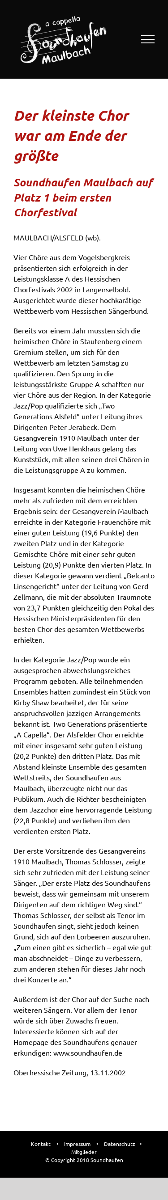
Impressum (77, 1143)
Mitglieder (84, 1151)
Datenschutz (119, 1143)
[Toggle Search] (117, 38)
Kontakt (41, 1143)
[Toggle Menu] (148, 39)
